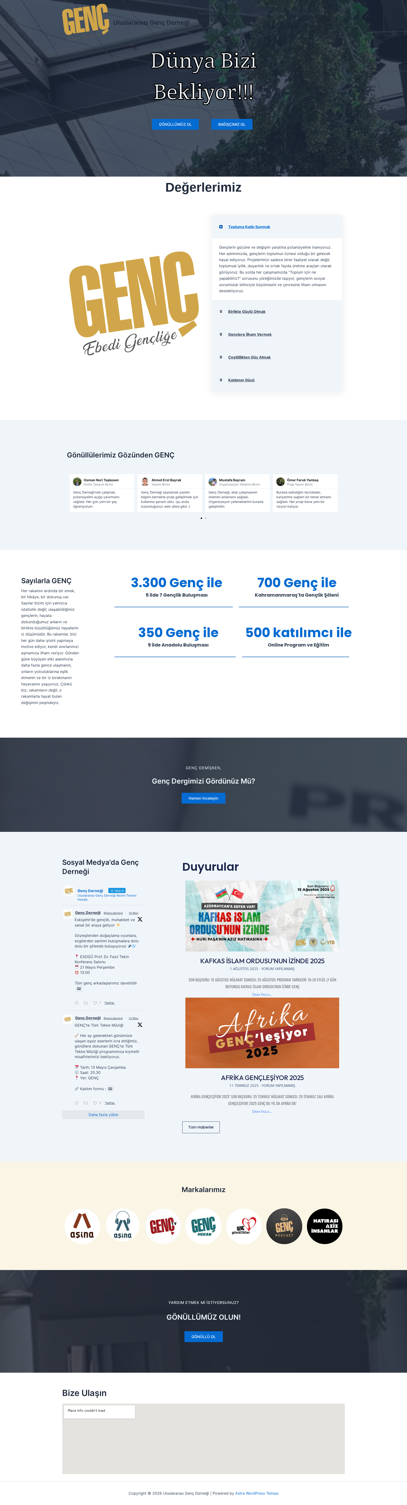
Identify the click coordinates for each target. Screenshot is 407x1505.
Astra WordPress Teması (257, 1493)
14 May (133, 913)
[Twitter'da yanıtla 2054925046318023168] (77, 1003)
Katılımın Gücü (241, 380)
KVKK (319, 13)
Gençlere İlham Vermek (250, 334)
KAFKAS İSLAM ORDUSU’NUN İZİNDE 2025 (262, 961)
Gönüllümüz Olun (267, 13)
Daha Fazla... (262, 994)
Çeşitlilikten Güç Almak (249, 357)
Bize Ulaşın (238, 32)
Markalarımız (209, 32)
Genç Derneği (88, 912)
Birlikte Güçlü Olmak (246, 311)
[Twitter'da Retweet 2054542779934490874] (87, 1103)
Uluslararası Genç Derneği (151, 22)
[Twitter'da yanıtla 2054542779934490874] (77, 1103)
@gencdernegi (113, 913)
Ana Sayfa (207, 13)
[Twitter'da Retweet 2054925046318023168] (87, 1003)
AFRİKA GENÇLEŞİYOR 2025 (262, 1077)
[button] (277, 226)
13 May (133, 1018)
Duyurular (298, 13)
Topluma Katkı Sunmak (249, 226)
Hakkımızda (234, 13)
